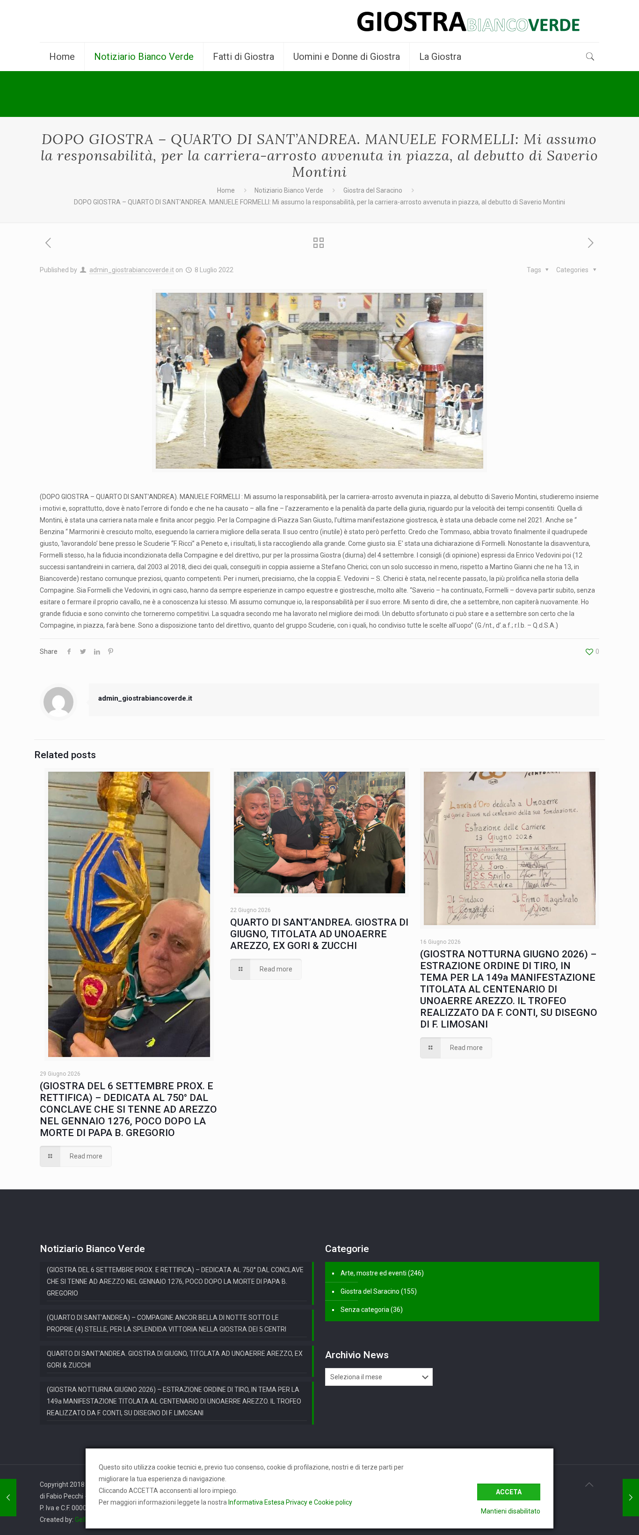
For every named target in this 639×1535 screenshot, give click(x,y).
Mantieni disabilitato (510, 1511)
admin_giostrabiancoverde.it (131, 270)
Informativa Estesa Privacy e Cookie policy (290, 1502)
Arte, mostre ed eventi (374, 1273)
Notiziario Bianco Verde (288, 190)
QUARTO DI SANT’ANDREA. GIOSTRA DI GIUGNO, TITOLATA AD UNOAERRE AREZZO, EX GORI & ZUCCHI (319, 934)
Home (226, 190)
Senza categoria (365, 1309)
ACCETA (509, 1492)
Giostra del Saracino (372, 190)
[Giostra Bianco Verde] (468, 21)
